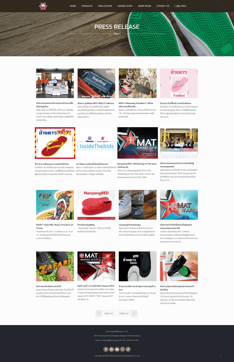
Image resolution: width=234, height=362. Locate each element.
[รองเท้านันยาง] (43, 6)
